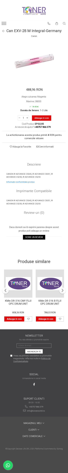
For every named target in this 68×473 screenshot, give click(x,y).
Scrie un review (34, 237)
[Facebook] (34, 384)
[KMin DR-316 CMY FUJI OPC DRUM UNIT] (18, 283)
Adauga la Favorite (21, 146)
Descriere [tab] (34, 164)
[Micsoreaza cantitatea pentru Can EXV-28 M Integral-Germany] (19, 117)
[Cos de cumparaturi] (56, 23)
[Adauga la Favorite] (28, 318)
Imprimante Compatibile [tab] (34, 191)
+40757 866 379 (35, 407)
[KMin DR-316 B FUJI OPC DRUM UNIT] (50, 283)
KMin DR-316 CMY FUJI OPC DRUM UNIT (18, 302)
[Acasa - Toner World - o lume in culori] (34, 10)
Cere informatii (46, 146)
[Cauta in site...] (64, 23)
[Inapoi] (2, 31)
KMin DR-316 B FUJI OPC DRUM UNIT (49, 302)
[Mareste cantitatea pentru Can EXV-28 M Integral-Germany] (27, 117)
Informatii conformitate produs (20, 182)
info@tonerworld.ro (36, 411)
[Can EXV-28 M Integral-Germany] (34, 61)
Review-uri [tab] (34, 213)
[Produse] (4, 24)
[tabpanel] (34, 61)
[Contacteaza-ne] (49, 23)
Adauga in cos (41, 118)
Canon (34, 36)
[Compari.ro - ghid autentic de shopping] (34, 460)
